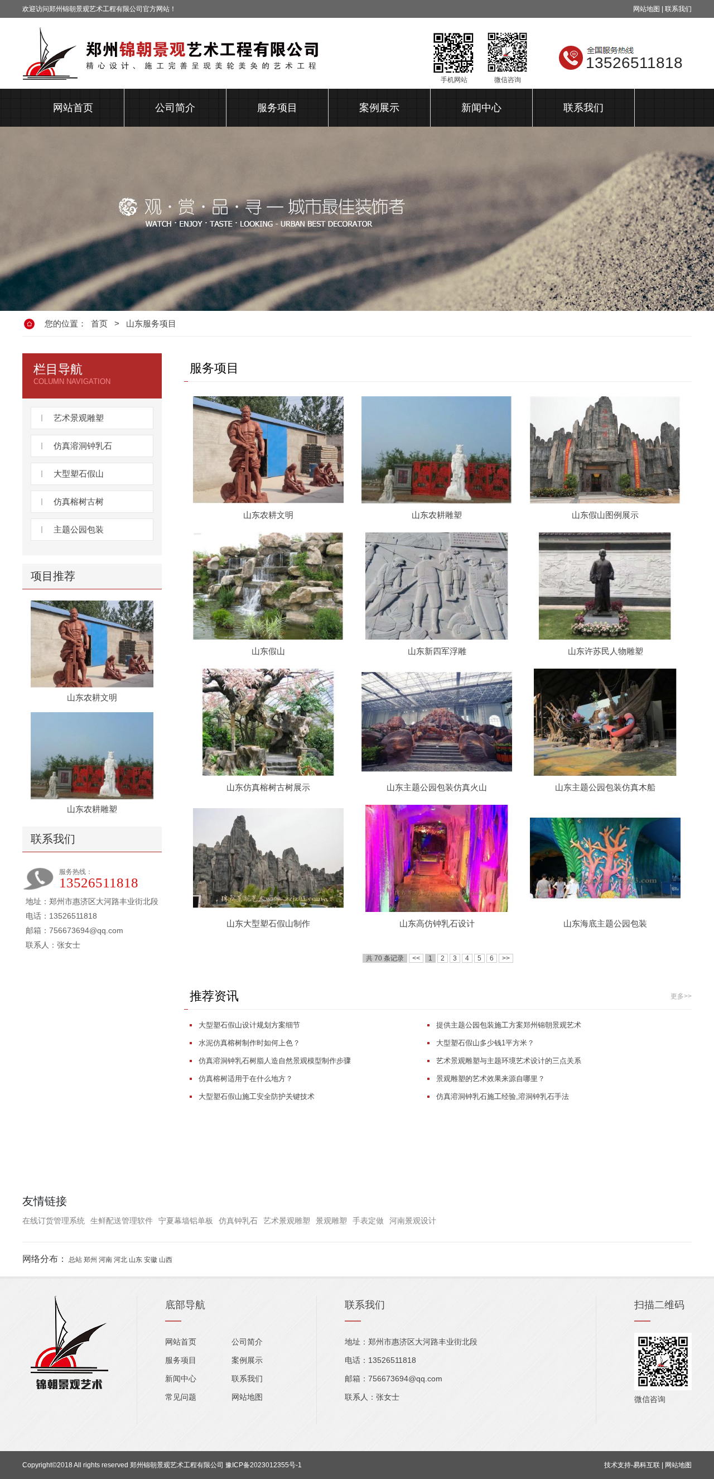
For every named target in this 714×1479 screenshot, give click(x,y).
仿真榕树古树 (79, 501)
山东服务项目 (151, 323)
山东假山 (268, 651)
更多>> (681, 996)
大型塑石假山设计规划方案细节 (249, 1025)
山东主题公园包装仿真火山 (437, 787)
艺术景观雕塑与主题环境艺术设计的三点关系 (508, 1061)
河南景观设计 (412, 1220)
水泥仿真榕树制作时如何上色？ (249, 1043)
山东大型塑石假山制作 (268, 923)
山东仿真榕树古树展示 (268, 787)
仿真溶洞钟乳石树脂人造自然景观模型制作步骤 (275, 1061)
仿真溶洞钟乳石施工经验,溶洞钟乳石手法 (502, 1096)
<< (416, 958)
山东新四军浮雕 (437, 651)
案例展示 (379, 107)
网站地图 (646, 9)
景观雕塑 (331, 1220)
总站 (75, 1260)
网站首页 (73, 107)
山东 (135, 1260)
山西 (165, 1260)
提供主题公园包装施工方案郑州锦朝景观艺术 (508, 1025)
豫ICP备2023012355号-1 (263, 1465)
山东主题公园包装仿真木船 (605, 787)
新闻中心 (481, 107)
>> (506, 958)
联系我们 (678, 9)
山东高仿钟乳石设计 (437, 923)
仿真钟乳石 (238, 1220)
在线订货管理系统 (53, 1220)
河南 (105, 1260)
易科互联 (646, 1465)
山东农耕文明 (92, 697)
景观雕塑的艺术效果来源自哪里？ (490, 1078)
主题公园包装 (79, 529)
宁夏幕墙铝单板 (185, 1220)
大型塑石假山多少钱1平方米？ (485, 1043)
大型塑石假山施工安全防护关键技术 (257, 1096)
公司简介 (175, 107)
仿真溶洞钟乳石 (83, 445)
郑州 (90, 1260)
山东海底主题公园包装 (605, 923)
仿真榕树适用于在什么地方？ (246, 1078)
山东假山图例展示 (605, 515)
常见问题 (180, 1396)
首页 (99, 323)
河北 (120, 1260)
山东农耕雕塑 (92, 809)
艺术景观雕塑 (79, 417)
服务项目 (277, 107)
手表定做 (368, 1220)
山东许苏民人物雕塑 (605, 651)
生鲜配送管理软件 (121, 1220)
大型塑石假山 (79, 473)
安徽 (150, 1260)
